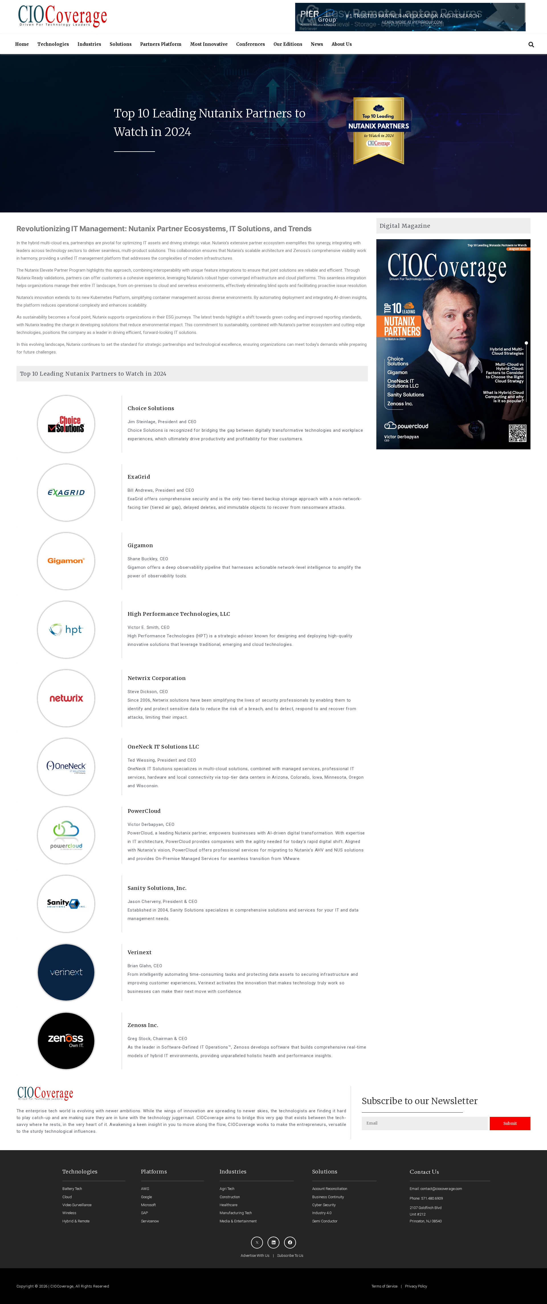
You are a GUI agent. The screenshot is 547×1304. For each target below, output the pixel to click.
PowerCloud (144, 811)
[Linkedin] (273, 1243)
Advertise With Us (255, 1255)
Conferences (250, 44)
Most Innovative (209, 44)
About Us (342, 44)
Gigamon (140, 545)
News (317, 44)
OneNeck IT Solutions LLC (163, 746)
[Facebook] (290, 1243)
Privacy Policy (416, 1286)
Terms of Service (384, 1286)
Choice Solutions (151, 408)
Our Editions (288, 44)
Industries (89, 44)
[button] (531, 44)
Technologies (53, 44)
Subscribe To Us (290, 1255)
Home (22, 44)
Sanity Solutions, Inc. (157, 888)
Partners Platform (160, 44)
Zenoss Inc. (143, 1025)
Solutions (121, 44)
